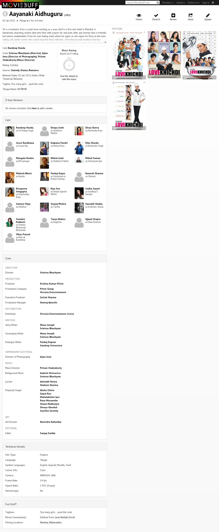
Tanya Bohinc (58, 219)
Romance (34, 70)
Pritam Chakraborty (51, 367)
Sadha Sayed (92, 188)
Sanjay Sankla (47, 433)
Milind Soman (92, 158)
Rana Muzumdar (49, 400)
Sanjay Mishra (58, 203)
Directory (167, 2)
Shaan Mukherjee (49, 403)
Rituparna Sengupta (21, 190)
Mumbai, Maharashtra (51, 522)
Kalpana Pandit (59, 142)
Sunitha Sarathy (49, 410)
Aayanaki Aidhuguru (36, 14)
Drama (24, 70)
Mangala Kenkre (25, 158)
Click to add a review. (40, 108)
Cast (8, 120)
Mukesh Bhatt (24, 173)
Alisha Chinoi (47, 390)
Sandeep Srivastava (51, 345)
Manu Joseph (47, 324)
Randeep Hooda (16, 48)
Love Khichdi (61, 517)
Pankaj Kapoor (48, 342)
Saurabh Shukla (93, 203)
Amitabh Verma (48, 381)
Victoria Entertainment (53, 292)
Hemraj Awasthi (48, 302)
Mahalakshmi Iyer (50, 397)
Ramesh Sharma (94, 173)
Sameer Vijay (23, 203)
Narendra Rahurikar (50, 421)
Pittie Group (47, 288)
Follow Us (193, 2)
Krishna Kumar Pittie (51, 283)
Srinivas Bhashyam (50, 272)
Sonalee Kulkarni (20, 221)
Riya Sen (55, 188)
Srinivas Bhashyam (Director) (25, 53)
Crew (8, 258)
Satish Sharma (48, 297)
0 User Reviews (14, 100)
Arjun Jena (45, 356)
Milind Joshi (57, 158)
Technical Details (15, 446)
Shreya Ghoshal (48, 407)
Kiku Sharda (92, 142)
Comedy (15, 70)
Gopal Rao (45, 393)
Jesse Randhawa (25, 142)
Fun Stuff (11, 504)
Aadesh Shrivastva (50, 373)
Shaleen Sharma (49, 385)
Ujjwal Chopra (92, 219)
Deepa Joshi (57, 127)
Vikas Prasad (23, 234)
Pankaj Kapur (58, 173)
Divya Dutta (92, 127)
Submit (179, 2)
